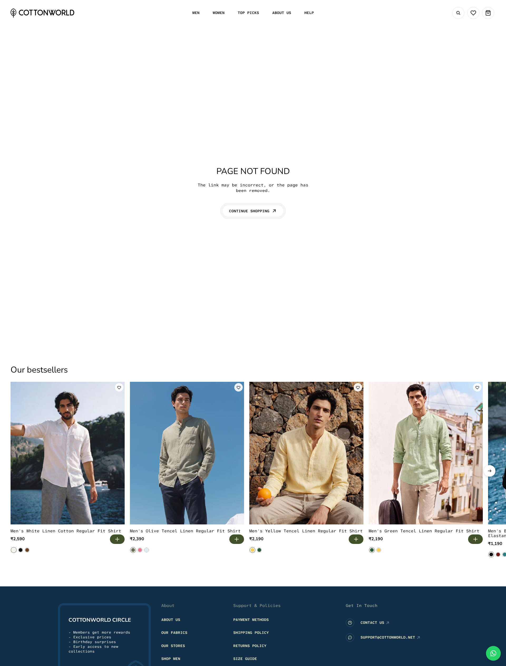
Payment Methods (251, 619)
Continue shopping (249, 211)
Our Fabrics (174, 632)
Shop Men (170, 658)
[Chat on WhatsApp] (493, 653)
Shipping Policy (251, 632)
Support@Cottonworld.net (388, 637)
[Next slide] (489, 471)
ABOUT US (170, 619)
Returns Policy (249, 645)
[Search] (458, 13)
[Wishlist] (473, 13)
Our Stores (173, 645)
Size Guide (245, 658)
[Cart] (488, 13)
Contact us (372, 622)
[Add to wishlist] (119, 387)
